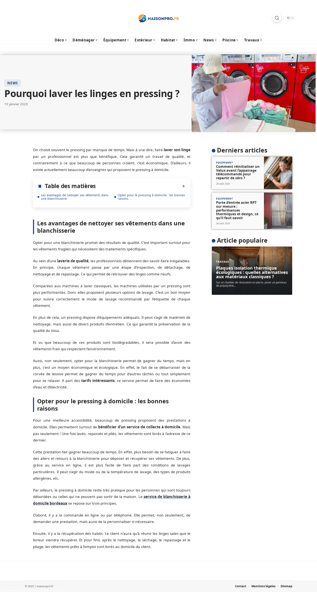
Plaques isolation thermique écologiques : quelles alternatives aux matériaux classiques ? (252, 272)
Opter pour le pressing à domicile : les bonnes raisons (151, 197)
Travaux (222, 262)
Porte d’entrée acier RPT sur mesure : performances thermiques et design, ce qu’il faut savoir (237, 210)
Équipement (224, 162)
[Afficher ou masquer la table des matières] (140, 186)
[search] (277, 18)
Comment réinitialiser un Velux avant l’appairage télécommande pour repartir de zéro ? (238, 172)
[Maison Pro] (158, 18)
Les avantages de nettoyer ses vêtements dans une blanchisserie (74, 197)
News (12, 83)
